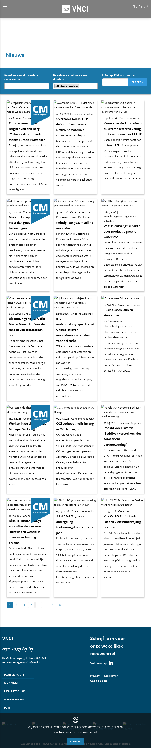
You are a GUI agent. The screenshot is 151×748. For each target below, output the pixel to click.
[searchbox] (7, 86)
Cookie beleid (99, 681)
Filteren (137, 82)
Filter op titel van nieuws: (118, 75)
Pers (7, 707)
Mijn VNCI (11, 683)
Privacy (95, 675)
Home (5, 40)
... (46, 605)
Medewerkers (14, 699)
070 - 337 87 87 (17, 648)
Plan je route (14, 674)
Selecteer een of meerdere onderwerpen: (21, 77)
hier (62, 732)
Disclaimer (111, 675)
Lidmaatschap (14, 691)
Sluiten (75, 741)
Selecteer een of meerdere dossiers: (70, 80)
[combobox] (26, 86)
